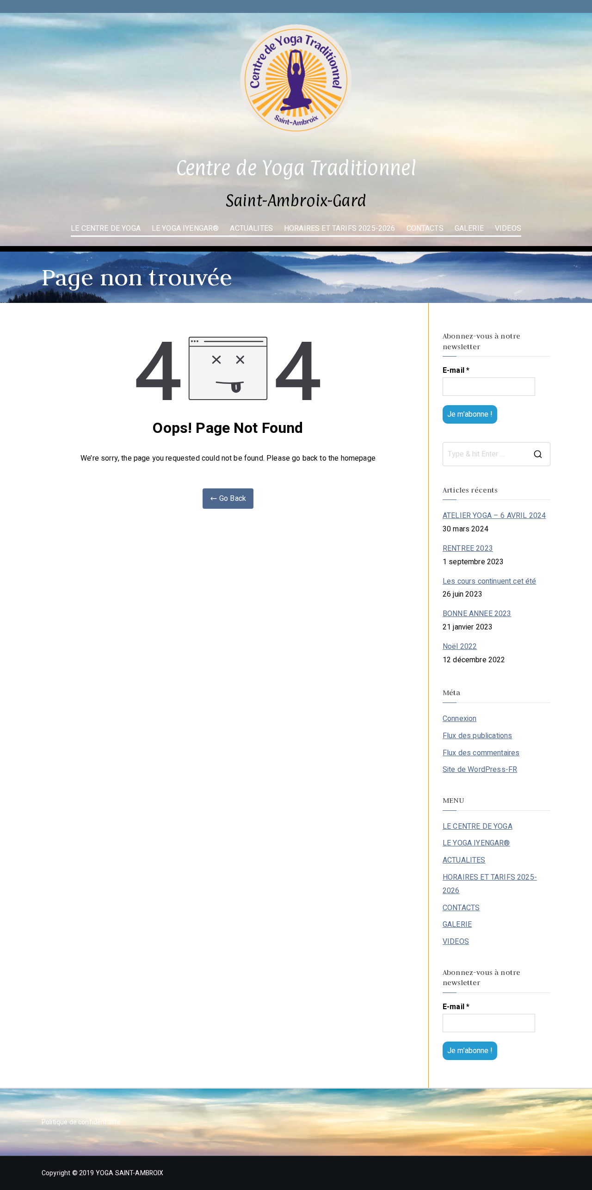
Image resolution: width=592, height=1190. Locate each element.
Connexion (459, 718)
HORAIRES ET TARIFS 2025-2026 (339, 228)
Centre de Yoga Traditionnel (296, 167)
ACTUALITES (251, 228)
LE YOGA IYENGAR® (185, 228)
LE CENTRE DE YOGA (106, 228)
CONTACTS (425, 228)
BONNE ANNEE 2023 (477, 613)
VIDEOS (508, 228)
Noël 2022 (460, 646)
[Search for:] (496, 454)
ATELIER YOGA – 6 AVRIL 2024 (494, 515)
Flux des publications (477, 735)
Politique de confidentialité (81, 1122)
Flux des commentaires (481, 752)
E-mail (456, 370)
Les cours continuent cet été (489, 581)
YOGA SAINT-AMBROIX (130, 1173)
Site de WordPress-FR (480, 769)
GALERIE (469, 228)
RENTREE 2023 (468, 548)
